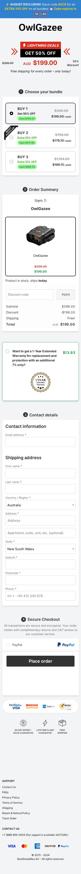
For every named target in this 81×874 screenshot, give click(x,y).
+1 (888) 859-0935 (13, 834)
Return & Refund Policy (16, 813)
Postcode (13, 573)
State (10, 541)
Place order (40, 661)
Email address (15, 435)
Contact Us (9, 787)
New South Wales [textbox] (20, 549)
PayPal (16, 645)
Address (12, 513)
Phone (10, 589)
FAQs (5, 792)
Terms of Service (12, 802)
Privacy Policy (11, 797)
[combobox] (40, 505)
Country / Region (18, 497)
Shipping (7, 807)
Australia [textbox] (14, 505)
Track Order (9, 818)
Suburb (11, 557)
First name (13, 466)
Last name (13, 482)
